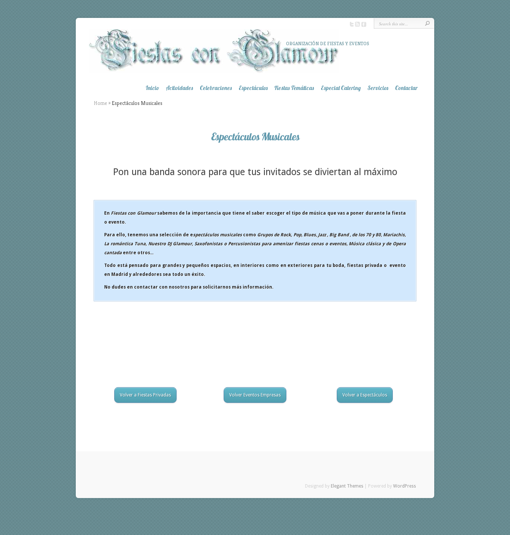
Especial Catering (341, 87)
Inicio (152, 87)
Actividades (179, 87)
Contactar (406, 87)
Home (100, 103)
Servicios (377, 87)
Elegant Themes (347, 486)
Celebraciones (216, 87)
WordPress (404, 486)
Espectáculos (253, 87)
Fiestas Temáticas (294, 87)
